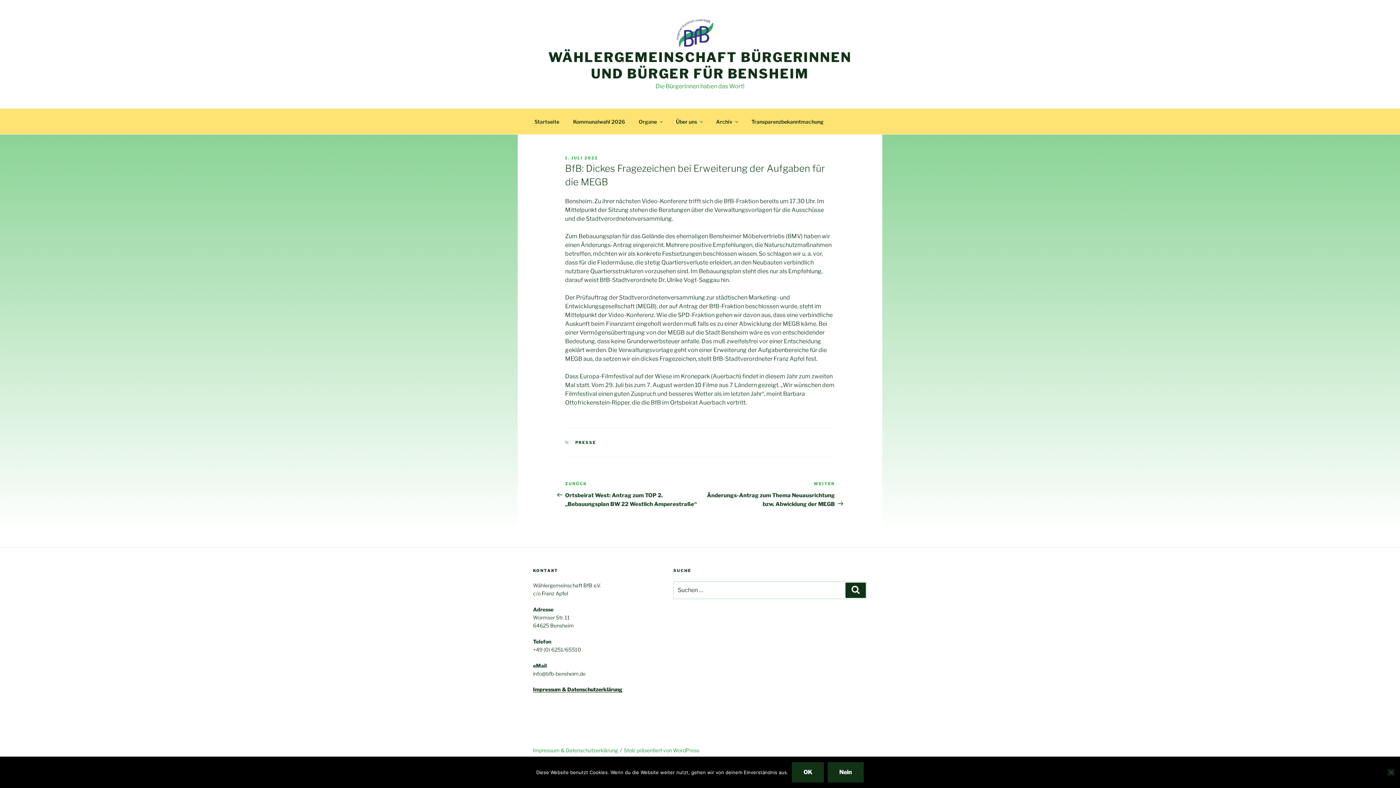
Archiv (724, 122)
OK (808, 772)
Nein (845, 772)
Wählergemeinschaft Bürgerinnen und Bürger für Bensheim (699, 65)
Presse (585, 442)
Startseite (546, 122)
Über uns (686, 122)
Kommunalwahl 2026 (599, 122)
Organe (648, 122)
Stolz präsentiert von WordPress (661, 750)
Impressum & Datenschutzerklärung (575, 750)
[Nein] (1391, 772)
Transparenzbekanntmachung (787, 122)
